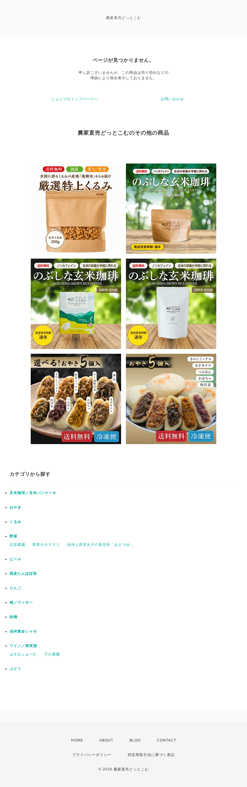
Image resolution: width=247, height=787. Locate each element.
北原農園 (17, 545)
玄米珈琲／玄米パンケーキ (33, 493)
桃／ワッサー (21, 602)
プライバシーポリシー (91, 755)
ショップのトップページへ (74, 99)
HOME (77, 740)
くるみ (15, 522)
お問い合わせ (172, 99)
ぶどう (15, 669)
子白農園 (52, 654)
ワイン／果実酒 (23, 646)
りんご (15, 588)
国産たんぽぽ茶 (23, 573)
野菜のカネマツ (46, 545)
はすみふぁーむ (23, 654)
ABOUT (106, 740)
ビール (15, 559)
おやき (15, 507)
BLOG (135, 740)
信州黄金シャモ (23, 631)
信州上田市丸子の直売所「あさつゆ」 (100, 545)
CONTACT (166, 740)
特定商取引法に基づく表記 (151, 755)
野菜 (13, 536)
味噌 (13, 617)
